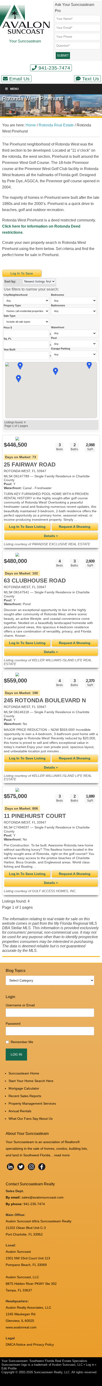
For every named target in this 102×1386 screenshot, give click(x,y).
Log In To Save (21, 273)
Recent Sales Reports (25, 1096)
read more (62, 1155)
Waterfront (57, 327)
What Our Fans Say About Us (31, 1118)
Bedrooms (58, 294)
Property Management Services (32, 1103)
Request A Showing (74, 527)
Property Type (12, 305)
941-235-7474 (54, 68)
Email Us (19, 78)
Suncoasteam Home (24, 1073)
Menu (14, 89)
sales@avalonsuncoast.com (43, 1197)
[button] (18, 378)
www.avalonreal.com (21, 1327)
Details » (51, 536)
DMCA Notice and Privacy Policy (30, 1344)
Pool (54, 338)
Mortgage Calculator (24, 1088)
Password (13, 1023)
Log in (90, 1364)
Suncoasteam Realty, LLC (52, 1372)
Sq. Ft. (8, 338)
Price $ (8, 327)
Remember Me (22, 1042)
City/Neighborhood (16, 294)
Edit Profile (9, 1368)
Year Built (10, 349)
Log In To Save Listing (27, 527)
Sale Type (9, 315)
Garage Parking (60, 348)
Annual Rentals (20, 1111)
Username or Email (20, 1005)
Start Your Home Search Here (31, 1081)
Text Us (90, 78)
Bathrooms (58, 305)
